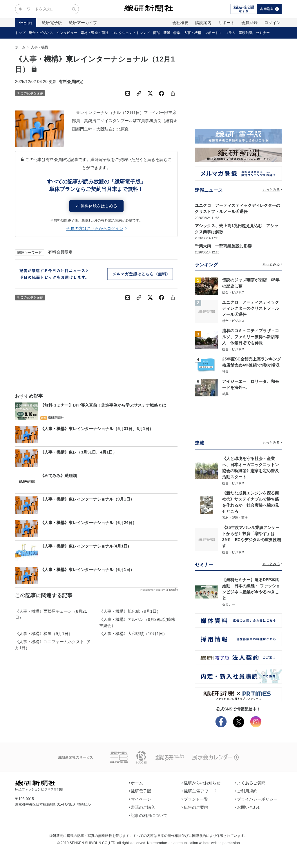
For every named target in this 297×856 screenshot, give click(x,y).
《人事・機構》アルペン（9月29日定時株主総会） (137, 622)
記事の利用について (149, 815)
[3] (206, 339)
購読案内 (203, 22)
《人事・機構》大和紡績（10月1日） (133, 633)
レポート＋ (213, 33)
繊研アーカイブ (83, 22)
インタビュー (66, 33)
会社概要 (180, 22)
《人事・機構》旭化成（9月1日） (130, 611)
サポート (226, 22)
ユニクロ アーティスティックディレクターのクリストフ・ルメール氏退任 (250, 308)
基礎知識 (246, 33)
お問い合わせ (249, 807)
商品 (156, 33)
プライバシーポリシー (257, 799)
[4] (206, 364)
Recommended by (152, 589)
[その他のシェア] (173, 93)
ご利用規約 (247, 791)
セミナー (263, 33)
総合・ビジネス (41, 33)
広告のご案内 (196, 807)
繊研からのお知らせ (202, 783)
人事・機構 (192, 33)
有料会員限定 (60, 252)
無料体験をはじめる (99, 206)
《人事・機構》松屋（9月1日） (44, 633)
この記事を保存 (32, 93)
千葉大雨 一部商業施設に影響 (223, 246)
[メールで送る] (127, 93)
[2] (206, 311)
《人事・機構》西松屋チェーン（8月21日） (51, 614)
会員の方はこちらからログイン (94, 228)
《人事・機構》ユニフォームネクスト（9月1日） (52, 644)
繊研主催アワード (200, 791)
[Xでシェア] (150, 93)
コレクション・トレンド (131, 33)
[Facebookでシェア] (161, 93)
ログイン (272, 22)
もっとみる (271, 190)
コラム (230, 33)
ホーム (20, 47)
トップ (20, 33)
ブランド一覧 (196, 799)
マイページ (141, 799)
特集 (176, 33)
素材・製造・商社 (94, 33)
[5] (206, 387)
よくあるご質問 (251, 783)
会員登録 (249, 22)
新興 (166, 33)
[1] (206, 285)
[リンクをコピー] (139, 93)
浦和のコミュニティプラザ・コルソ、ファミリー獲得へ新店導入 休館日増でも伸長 (250, 336)
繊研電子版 (52, 22)
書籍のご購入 (143, 807)
